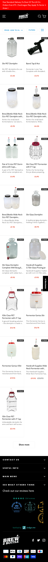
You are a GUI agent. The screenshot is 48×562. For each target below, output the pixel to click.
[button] (42, 30)
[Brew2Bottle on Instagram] (43, 540)
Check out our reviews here (18, 490)
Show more (24, 444)
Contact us (11, 459)
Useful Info (11, 468)
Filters (32, 30)
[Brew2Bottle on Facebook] (33, 540)
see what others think (19, 484)
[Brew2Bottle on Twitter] (38, 540)
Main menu (10, 476)
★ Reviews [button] (45, 283)
